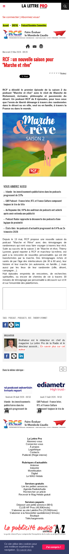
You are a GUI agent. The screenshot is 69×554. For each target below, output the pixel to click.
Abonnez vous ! (30, 17)
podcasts (22, 317)
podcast (12, 317)
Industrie (34, 468)
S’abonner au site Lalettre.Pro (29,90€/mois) (34, 510)
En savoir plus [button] (24, 549)
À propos (34, 446)
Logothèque (34, 449)
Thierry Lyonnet (40, 317)
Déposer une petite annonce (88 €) (35, 504)
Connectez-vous (34, 444)
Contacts (34, 452)
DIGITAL (15, 25)
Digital (34, 473)
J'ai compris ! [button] (53, 547)
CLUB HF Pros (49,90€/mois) (34, 507)
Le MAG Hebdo (34, 476)
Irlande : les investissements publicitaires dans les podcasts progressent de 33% (17, 404)
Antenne (34, 465)
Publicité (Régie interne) (34, 455)
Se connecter (11, 17)
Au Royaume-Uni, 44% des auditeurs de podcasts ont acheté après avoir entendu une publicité (33, 211)
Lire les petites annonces (34, 486)
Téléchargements (34, 518)
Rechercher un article (34, 491)
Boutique (34, 515)
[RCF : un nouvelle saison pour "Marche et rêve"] (34, 114)
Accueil (6, 25)
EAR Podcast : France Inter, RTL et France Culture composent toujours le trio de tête (50, 404)
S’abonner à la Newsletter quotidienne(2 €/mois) (35, 513)
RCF (29, 317)
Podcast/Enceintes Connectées (33, 25)
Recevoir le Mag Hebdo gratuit (34, 494)
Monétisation (34, 470)
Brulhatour (9, 336)
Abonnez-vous (34, 441)
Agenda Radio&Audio (34, 489)
